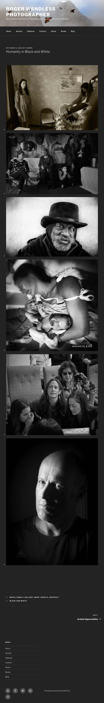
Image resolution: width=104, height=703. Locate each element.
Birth (12, 597)
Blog (73, 31)
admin (29, 48)
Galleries (30, 31)
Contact (42, 31)
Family (20, 597)
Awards (19, 31)
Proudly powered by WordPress (57, 691)
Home (8, 31)
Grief (37, 597)
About (53, 31)
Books (63, 31)
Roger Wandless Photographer (31, 11)
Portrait (54, 597)
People (44, 597)
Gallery (29, 597)
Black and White (18, 601)
